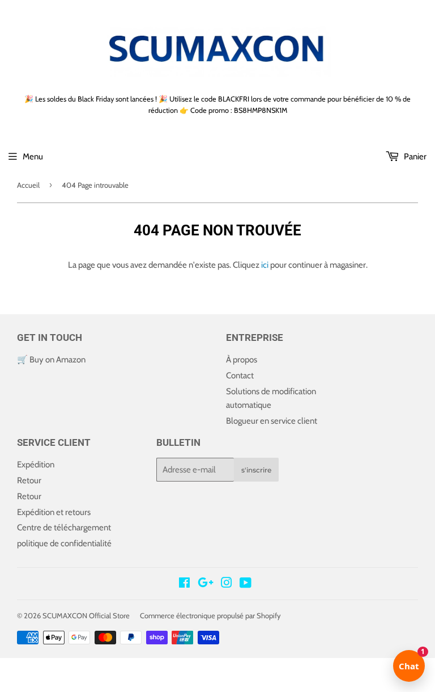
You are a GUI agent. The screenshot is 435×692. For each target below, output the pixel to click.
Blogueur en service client (271, 421)
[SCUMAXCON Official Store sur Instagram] (226, 584)
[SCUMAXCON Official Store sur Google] (206, 584)
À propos (241, 360)
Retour (29, 480)
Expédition (35, 464)
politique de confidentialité (64, 543)
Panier (414, 156)
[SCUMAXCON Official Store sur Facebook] (184, 584)
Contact (240, 375)
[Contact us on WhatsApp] (217, 666)
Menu (33, 156)
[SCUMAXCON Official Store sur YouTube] (245, 584)
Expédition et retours (54, 512)
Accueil (28, 184)
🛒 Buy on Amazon (51, 360)
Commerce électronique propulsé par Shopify (210, 615)
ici (264, 265)
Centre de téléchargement (64, 527)
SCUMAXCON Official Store (86, 615)
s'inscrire (256, 470)
